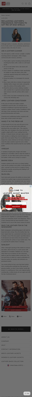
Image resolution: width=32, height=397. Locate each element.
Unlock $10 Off (16, 206)
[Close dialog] (31, 186)
